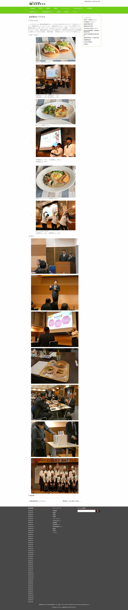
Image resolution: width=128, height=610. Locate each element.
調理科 (40, 8)
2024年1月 (30, 572)
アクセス (74, 11)
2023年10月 (31, 578)
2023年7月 (30, 584)
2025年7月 (30, 536)
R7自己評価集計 (88, 42)
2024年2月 (30, 570)
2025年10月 (31, 530)
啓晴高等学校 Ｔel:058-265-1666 (92, 1)
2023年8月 (30, 582)
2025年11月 (31, 528)
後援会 (59, 11)
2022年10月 (31, 597)
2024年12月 (31, 550)
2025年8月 (30, 534)
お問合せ (86, 44)
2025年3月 (30, 544)
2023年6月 (30, 586)
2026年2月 (30, 522)
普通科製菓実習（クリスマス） (37, 501)
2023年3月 (30, 591)
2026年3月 (30, 520)
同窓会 (66, 11)
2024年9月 (30, 556)
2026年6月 (30, 514)
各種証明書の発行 (88, 24)
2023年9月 (30, 580)
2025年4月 (30, 542)
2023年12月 (31, 574)
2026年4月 (30, 518)
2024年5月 (30, 564)
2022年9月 (30, 599)
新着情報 (89, 8)
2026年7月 (30, 512)
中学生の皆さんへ (78, 8)
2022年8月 (30, 601)
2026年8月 (30, 510)
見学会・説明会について (90, 19)
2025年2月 (30, 546)
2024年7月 (30, 560)
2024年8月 (30, 558)
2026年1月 (30, 524)
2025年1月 (30, 548)
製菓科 (48, 8)
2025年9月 (30, 532)
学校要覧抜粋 (87, 39)
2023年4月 (30, 590)
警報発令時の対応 (88, 26)
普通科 (55, 8)
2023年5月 (30, 588)
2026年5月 (30, 516)
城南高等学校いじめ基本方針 (91, 37)
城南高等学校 (64, 607)
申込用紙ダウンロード (90, 22)
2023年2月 (30, 593)
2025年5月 (30, 540)
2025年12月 (31, 526)
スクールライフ (65, 8)
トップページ (87, 17)
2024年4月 (30, 566)
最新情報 (32, 495)
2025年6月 (30, 538)
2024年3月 (30, 568)
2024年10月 (31, 554)
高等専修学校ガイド (47, 11)
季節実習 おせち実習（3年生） (72, 501)
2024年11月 (31, 552)
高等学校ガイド (34, 11)
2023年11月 (31, 576)
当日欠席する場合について (91, 28)
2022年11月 (31, 595)
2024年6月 (30, 562)
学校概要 (32, 8)
